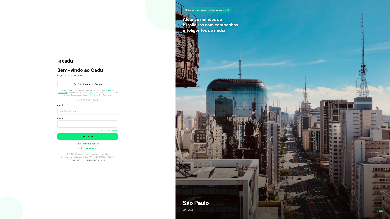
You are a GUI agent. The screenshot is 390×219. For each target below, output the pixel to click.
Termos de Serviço (77, 160)
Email (60, 105)
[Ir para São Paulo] (381, 211)
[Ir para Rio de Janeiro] (377, 211)
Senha (60, 118)
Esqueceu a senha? (109, 131)
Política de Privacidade (96, 160)
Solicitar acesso (88, 148)
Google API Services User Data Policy (97, 95)
